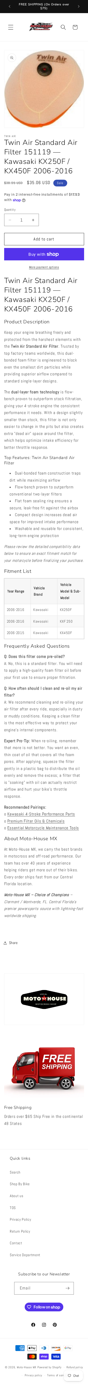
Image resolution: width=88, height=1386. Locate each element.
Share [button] (13, 942)
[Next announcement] (78, 6)
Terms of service (57, 1375)
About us (16, 1195)
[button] (11, 27)
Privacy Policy (20, 1219)
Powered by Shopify (49, 1367)
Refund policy (74, 1367)
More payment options (44, 267)
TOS (13, 1207)
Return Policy (20, 1231)
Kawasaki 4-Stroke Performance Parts (41, 814)
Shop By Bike (20, 1184)
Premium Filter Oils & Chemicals (36, 821)
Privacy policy (33, 1375)
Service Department (25, 1255)
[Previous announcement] (9, 6)
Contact (16, 1243)
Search (15, 1172)
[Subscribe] (67, 1288)
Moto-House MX (26, 1367)
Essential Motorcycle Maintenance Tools (43, 827)
